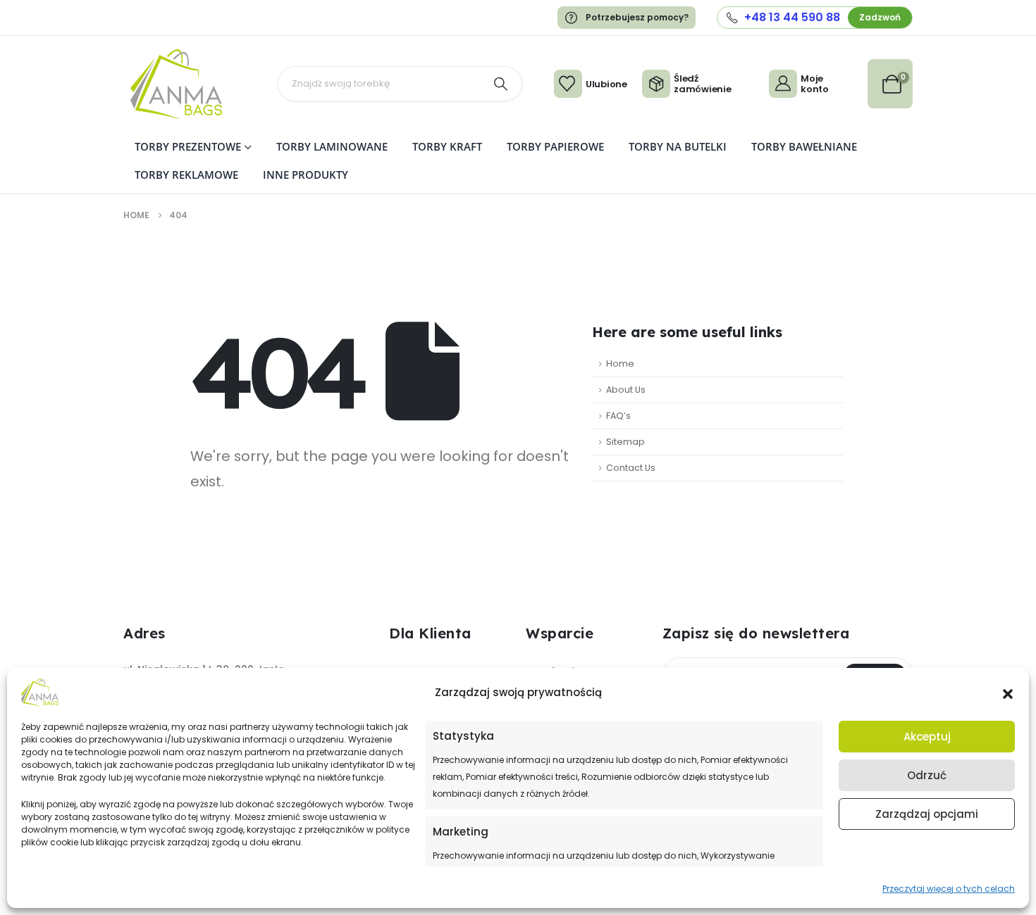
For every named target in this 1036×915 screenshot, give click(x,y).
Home (620, 364)
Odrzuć (926, 775)
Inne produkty (305, 175)
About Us (626, 390)
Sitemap (625, 442)
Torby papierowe (555, 146)
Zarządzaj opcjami (926, 814)
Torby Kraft (447, 146)
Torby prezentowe (188, 146)
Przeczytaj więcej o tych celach (948, 889)
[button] (1008, 693)
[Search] (500, 84)
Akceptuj (927, 736)
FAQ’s (618, 416)
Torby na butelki (678, 146)
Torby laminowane (332, 146)
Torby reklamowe (186, 175)
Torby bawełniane (804, 146)
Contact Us (630, 468)
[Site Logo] (176, 84)
